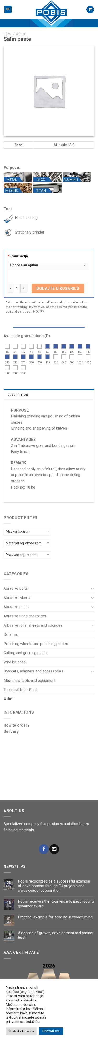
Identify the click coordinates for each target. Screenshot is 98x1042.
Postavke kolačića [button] (21, 1031)
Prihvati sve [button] (51, 1031)
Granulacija (18, 256)
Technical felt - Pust (20, 690)
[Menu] (8, 10)
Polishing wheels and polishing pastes (36, 643)
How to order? (16, 725)
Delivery (11, 731)
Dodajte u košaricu (57, 288)
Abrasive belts (16, 588)
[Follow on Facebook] (44, 849)
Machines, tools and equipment (29, 680)
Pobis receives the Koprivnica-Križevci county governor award (56, 903)
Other (9, 699)
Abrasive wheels (17, 597)
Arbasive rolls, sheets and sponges (33, 625)
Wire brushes (15, 662)
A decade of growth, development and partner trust (55, 935)
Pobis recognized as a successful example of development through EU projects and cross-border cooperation (54, 886)
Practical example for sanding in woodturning (55, 917)
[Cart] (90, 10)
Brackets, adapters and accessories (33, 671)
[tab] (49, 394)
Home (8, 34)
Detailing (11, 634)
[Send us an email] (54, 849)
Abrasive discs (16, 606)
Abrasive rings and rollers (25, 616)
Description (17, 394)
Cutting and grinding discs (25, 653)
